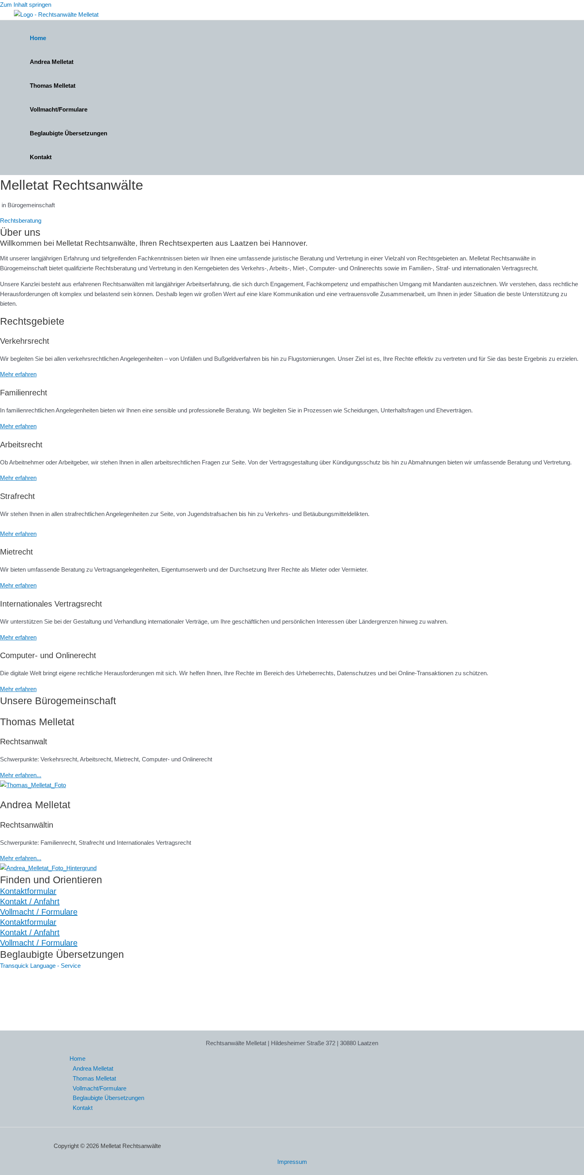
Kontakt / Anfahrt (30, 901)
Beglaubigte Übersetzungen (68, 133)
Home (38, 38)
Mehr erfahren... (20, 775)
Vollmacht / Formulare (38, 911)
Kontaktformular (28, 891)
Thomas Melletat (52, 85)
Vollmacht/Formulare (58, 109)
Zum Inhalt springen (25, 4)
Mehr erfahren (18, 374)
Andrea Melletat (51, 61)
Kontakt (41, 157)
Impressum (292, 1161)
